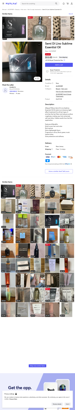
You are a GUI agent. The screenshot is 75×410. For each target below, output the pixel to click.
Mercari (4, 9)
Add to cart (59, 65)
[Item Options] (39, 44)
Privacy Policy (13, 399)
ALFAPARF (11, 9)
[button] (63, 3)
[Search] (56, 3)
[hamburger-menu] (3, 3)
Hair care (23, 9)
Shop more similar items (37, 366)
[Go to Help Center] (52, 83)
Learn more (60, 73)
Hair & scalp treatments (34, 9)
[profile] (72, 3)
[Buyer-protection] (64, 60)
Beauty (17, 9)
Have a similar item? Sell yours (59, 171)
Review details (56, 404)
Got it (67, 404)
